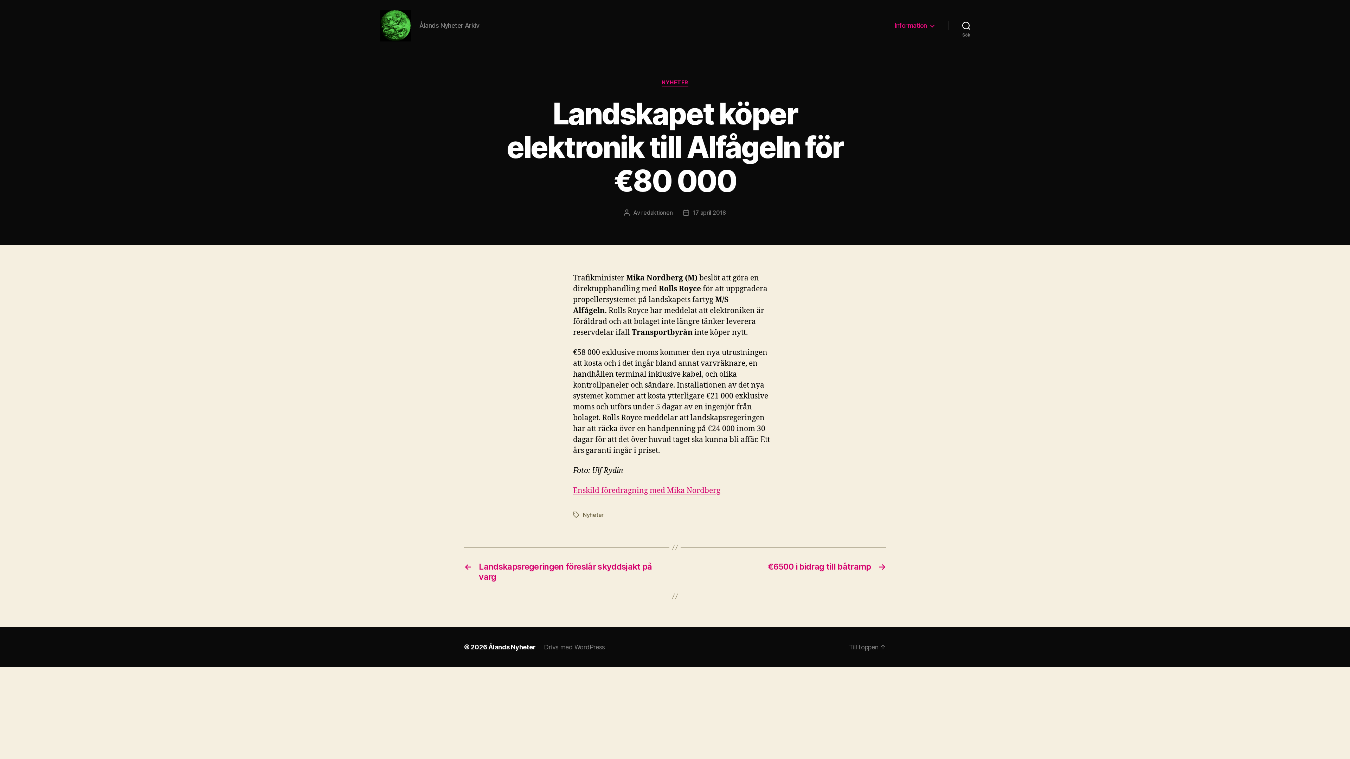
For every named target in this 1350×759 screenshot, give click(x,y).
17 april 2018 (709, 212)
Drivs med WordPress (574, 647)
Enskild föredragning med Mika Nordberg (646, 490)
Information (911, 25)
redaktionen (657, 212)
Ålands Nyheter (511, 647)
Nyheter (675, 82)
